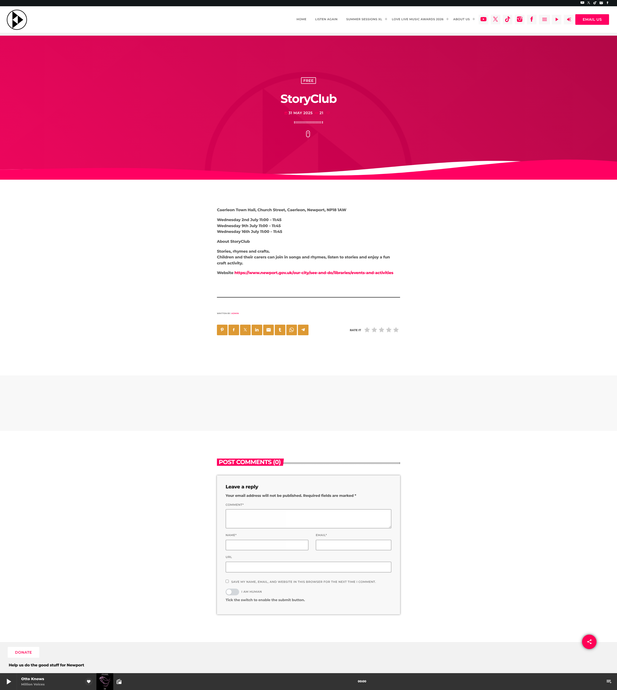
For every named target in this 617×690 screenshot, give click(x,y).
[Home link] (17, 19)
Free (308, 80)
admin (235, 313)
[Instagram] (601, 3)
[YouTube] (582, 3)
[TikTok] (595, 3)
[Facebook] (608, 3)
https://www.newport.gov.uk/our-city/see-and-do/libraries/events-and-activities (314, 273)
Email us (592, 19)
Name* (231, 535)
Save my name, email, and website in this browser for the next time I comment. (303, 582)
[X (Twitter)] (589, 3)
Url (229, 557)
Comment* (235, 505)
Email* (321, 535)
